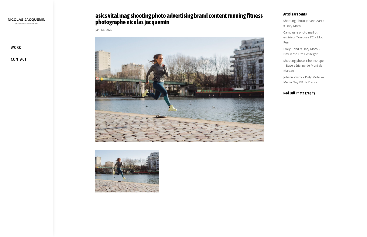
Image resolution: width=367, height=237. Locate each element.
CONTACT (19, 59)
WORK (16, 47)
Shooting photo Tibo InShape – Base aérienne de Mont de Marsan (303, 66)
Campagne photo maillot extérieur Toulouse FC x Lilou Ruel (303, 37)
